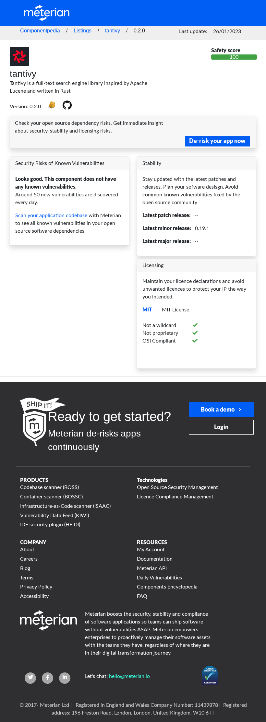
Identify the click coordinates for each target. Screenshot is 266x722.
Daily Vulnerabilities (159, 577)
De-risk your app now (217, 141)
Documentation (155, 559)
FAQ (142, 596)
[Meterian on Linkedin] (64, 678)
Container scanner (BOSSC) (51, 496)
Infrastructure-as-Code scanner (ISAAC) (65, 506)
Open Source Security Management (177, 487)
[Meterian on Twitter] (30, 678)
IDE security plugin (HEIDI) (50, 524)
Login (221, 427)
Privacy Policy (36, 586)
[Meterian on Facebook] (47, 678)
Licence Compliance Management (175, 496)
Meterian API (152, 568)
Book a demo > (221, 410)
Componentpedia (40, 30)
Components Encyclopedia (167, 586)
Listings (82, 30)
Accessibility (34, 596)
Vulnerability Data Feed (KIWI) (54, 515)
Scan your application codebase (51, 215)
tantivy (112, 30)
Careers (29, 559)
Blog (25, 568)
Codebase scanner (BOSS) (49, 487)
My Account (151, 549)
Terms (26, 577)
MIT (147, 309)
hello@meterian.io (129, 676)
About (27, 549)
